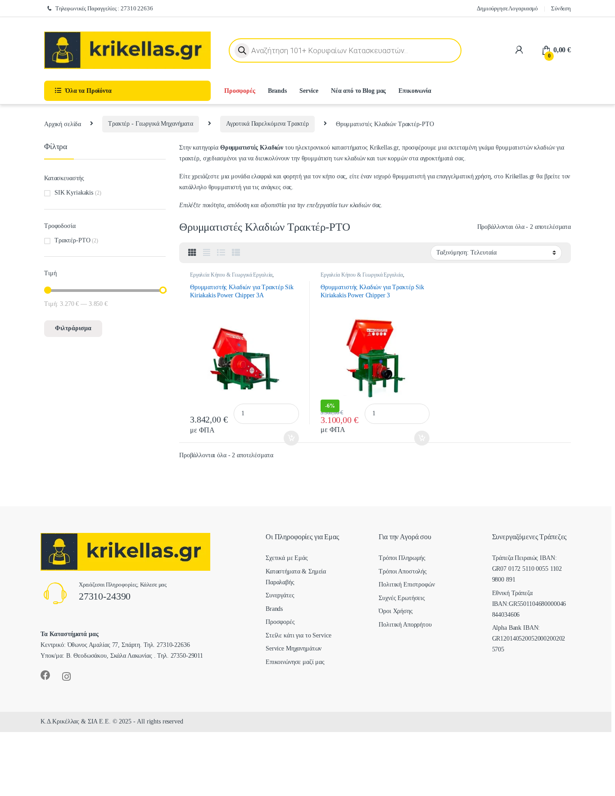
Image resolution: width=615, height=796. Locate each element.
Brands (277, 90)
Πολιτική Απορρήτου (405, 624)
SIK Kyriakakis (73, 192)
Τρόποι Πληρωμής (402, 558)
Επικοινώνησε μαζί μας (295, 662)
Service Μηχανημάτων (293, 648)
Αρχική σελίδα (62, 123)
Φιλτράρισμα (73, 328)
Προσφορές (239, 90)
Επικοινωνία (414, 90)
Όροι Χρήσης (395, 611)
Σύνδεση (561, 8)
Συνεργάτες (280, 595)
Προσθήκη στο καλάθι (285, 438)
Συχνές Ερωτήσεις (402, 598)
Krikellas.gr (384, 147)
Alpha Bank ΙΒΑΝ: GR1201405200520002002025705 (528, 638)
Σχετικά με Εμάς (287, 558)
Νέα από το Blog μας (358, 90)
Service (308, 90)
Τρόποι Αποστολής (403, 571)
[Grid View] (192, 253)
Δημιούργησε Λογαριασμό (507, 8)
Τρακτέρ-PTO (72, 240)
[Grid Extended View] (206, 253)
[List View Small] (236, 253)
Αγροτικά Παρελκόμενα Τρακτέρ (267, 123)
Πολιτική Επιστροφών (406, 584)
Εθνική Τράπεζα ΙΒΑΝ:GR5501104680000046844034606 (529, 604)
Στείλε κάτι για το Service (298, 635)
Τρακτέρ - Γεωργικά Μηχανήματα (150, 123)
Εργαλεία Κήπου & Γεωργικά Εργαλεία (231, 275)
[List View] (221, 253)
